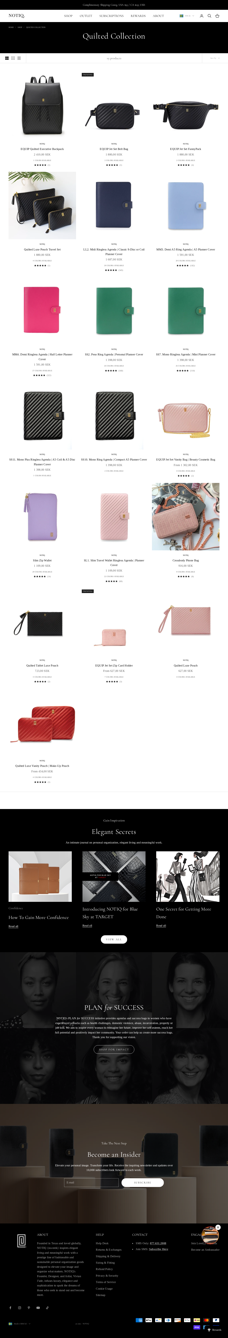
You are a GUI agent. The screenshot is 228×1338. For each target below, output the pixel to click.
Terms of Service (106, 1282)
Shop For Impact (114, 1049)
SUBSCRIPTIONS (111, 16)
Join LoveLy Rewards (204, 1243)
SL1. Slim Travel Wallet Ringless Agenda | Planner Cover (114, 563)
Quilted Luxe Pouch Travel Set (42, 249)
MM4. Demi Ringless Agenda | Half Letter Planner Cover (42, 357)
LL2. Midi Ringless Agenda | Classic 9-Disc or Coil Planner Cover (113, 252)
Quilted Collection (35, 27)
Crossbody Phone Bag (186, 560)
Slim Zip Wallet (42, 560)
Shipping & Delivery (108, 1256)
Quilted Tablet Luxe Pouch (42, 665)
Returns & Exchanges (108, 1249)
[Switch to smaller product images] (13, 58)
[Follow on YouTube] (38, 1308)
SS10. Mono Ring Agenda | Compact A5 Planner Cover (114, 459)
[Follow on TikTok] (47, 1308)
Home (11, 27)
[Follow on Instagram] (19, 1308)
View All (114, 939)
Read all (13, 926)
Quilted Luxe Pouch (186, 665)
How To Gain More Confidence (39, 917)
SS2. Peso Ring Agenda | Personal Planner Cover (114, 354)
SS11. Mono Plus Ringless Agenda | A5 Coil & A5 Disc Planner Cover (42, 462)
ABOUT (158, 16)
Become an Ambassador (205, 1249)
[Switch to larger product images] (7, 58)
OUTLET (86, 16)
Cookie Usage (104, 1288)
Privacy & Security (107, 1275)
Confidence (16, 908)
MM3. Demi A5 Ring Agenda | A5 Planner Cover (185, 249)
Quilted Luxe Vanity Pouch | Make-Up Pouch (42, 765)
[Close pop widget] (218, 1227)
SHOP (68, 16)
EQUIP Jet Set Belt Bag (114, 148)
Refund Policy (104, 1269)
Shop (20, 27)
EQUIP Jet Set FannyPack (185, 148)
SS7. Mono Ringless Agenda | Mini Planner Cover (186, 354)
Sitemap (100, 1295)
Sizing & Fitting (105, 1262)
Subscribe (142, 1182)
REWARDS (138, 16)
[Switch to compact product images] (19, 58)
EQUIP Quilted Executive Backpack (42, 148)
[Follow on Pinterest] (29, 1308)
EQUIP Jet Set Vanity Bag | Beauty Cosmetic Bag (185, 459)
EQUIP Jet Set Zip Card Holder (114, 665)
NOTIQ (42, 144)
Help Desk (102, 1243)
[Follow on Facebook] (10, 1308)
